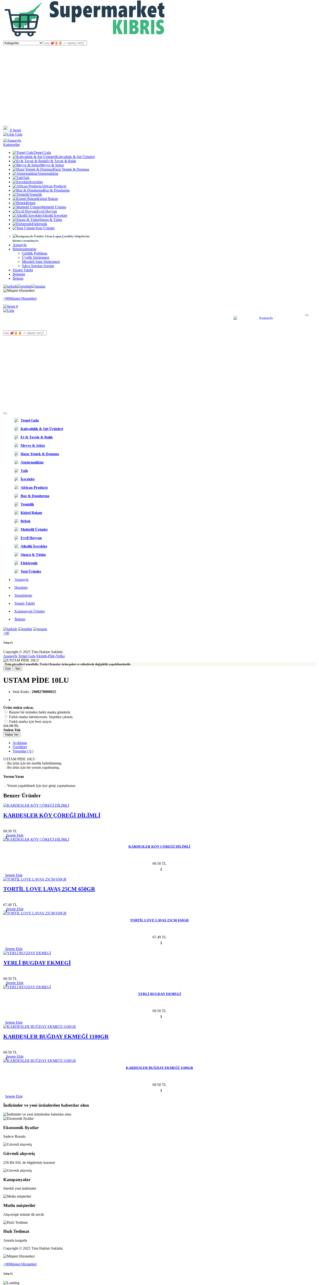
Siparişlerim (23, 595)
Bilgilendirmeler (24, 249)
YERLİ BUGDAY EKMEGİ (37, 963)
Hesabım (21, 587)
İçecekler (36, 182)
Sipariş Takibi (23, 270)
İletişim (18, 278)
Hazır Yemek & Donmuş (71, 169)
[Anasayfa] (85, 38)
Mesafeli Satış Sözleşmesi (41, 262)
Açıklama (20, 743)
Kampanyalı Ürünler (29, 611)
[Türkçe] (10, 286)
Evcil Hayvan (47, 211)
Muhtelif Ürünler (53, 207)
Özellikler (20, 747)
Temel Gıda (42, 153)
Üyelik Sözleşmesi (35, 257)
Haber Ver (11, 734)
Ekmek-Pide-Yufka (50, 656)
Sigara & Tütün (50, 220)
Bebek (30, 203)
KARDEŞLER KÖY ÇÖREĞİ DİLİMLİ (51, 815)
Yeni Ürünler (45, 228)
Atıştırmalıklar (47, 174)
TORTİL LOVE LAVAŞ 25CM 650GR (49, 889)
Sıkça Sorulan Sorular (38, 266)
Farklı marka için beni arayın (30, 721)
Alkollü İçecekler (54, 215)
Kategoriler (11, 145)
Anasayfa (20, 245)
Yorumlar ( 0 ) (23, 751)
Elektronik (39, 224)
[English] (24, 286)
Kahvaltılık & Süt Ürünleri (75, 157)
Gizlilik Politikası (34, 253)
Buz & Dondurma (56, 190)
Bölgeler (19, 274)
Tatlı (26, 178)
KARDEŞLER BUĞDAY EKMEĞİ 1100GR (56, 1037)
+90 (6, 633)
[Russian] (38, 286)
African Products (53, 186)
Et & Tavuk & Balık (61, 161)
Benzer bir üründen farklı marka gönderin (39, 712)
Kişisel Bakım (47, 199)
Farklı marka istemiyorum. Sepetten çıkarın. (41, 717)
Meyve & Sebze (52, 165)
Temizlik (35, 194)
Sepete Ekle (14, 875)
